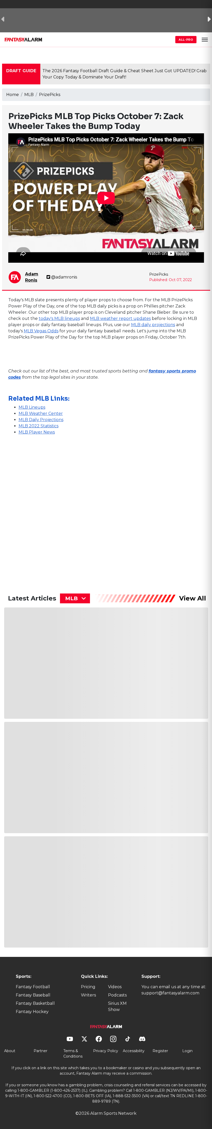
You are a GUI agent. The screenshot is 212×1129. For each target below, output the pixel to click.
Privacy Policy (105, 1051)
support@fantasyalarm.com (170, 993)
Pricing (88, 986)
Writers (88, 995)
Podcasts (117, 995)
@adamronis (64, 277)
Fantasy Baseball (33, 995)
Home (12, 94)
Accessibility (134, 1051)
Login (187, 1051)
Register (160, 1051)
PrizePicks (49, 94)
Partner (40, 1051)
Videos (115, 986)
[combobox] (75, 598)
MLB (29, 94)
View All (192, 598)
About (9, 1051)
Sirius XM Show (117, 1006)
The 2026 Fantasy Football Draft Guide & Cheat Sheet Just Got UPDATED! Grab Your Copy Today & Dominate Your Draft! (124, 73)
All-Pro (186, 39)
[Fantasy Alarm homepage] (23, 39)
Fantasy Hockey (32, 1011)
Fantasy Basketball (35, 1003)
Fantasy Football (33, 986)
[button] (205, 39)
